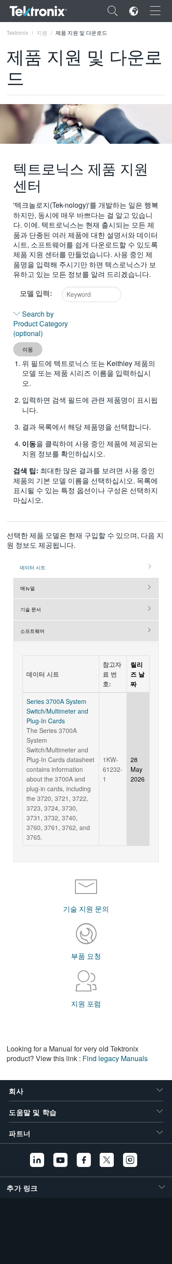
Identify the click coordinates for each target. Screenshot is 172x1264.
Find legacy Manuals (115, 1058)
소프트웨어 (32, 630)
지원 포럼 (86, 1003)
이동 (27, 349)
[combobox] (91, 294)
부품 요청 (86, 956)
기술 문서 (30, 609)
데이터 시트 (32, 567)
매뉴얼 (27, 587)
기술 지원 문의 (86, 909)
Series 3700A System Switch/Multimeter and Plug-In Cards (57, 711)
